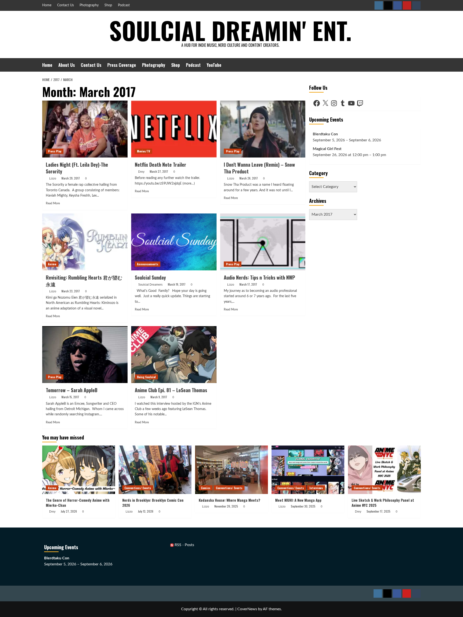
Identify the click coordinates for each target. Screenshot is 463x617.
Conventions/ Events (137, 488)
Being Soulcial (146, 377)
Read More (53, 203)
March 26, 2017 (248, 178)
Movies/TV (143, 151)
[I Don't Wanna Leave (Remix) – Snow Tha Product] (263, 129)
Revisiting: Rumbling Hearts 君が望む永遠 (84, 281)
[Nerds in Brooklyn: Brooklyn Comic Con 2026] (155, 470)
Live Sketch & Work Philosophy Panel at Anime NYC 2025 (383, 502)
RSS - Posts (184, 545)
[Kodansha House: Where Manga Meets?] (231, 470)
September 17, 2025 (378, 511)
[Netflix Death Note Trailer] (174, 129)
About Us (66, 65)
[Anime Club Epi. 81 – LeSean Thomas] (174, 354)
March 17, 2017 (248, 284)
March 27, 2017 (159, 171)
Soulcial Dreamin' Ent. (230, 30)
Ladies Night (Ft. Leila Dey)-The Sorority (77, 168)
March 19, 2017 (176, 284)
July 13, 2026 (145, 511)
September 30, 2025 (303, 506)
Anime (52, 264)
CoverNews (247, 609)
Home (46, 5)
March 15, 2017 (70, 397)
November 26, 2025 (226, 506)
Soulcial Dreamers (150, 284)
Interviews (316, 488)
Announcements (147, 264)
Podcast (124, 5)
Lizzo (52, 178)
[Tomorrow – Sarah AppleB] (85, 354)
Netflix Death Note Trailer (160, 164)
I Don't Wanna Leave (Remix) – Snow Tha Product (259, 168)
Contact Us (65, 5)
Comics (205, 488)
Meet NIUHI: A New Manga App (298, 500)
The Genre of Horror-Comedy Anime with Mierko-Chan (77, 502)
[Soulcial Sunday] (174, 241)
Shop (108, 5)
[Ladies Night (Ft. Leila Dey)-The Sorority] (85, 129)
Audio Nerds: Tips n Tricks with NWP (259, 277)
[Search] (418, 65)
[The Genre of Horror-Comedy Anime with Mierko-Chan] (78, 470)
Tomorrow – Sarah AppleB (71, 390)
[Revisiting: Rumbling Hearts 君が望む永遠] (85, 241)
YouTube (214, 65)
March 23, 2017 (70, 291)
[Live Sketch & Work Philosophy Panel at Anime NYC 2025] (384, 470)
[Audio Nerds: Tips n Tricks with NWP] (263, 241)
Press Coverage (121, 65)
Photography (89, 5)
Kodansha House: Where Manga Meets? (229, 500)
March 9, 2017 (158, 397)
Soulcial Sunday (150, 277)
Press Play (54, 151)
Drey (141, 171)
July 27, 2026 (69, 511)
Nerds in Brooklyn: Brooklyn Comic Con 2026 (153, 502)
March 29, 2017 (70, 178)
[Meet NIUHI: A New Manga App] (308, 470)
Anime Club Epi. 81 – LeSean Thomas (171, 390)
